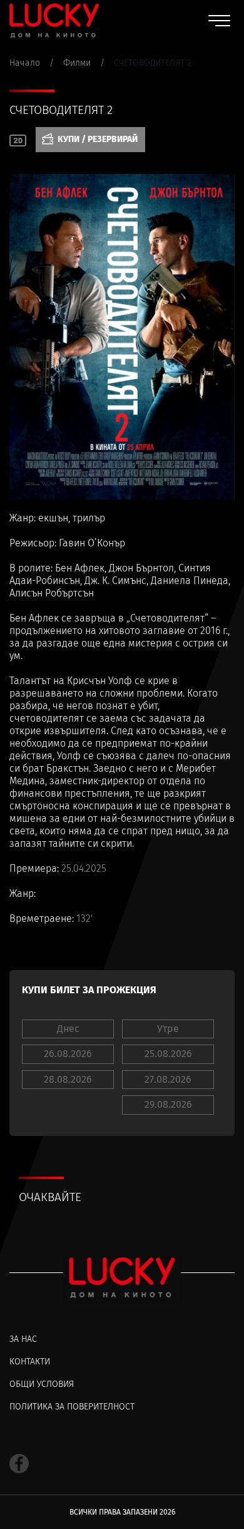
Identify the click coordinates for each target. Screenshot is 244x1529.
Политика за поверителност (72, 1406)
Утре (168, 1029)
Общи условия (41, 1384)
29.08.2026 (168, 1104)
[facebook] (19, 1463)
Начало (24, 63)
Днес (68, 1029)
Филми (77, 63)
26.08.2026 (68, 1054)
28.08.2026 (68, 1079)
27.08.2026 (168, 1079)
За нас (23, 1339)
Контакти (29, 1361)
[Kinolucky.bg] (54, 20)
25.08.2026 (168, 1054)
